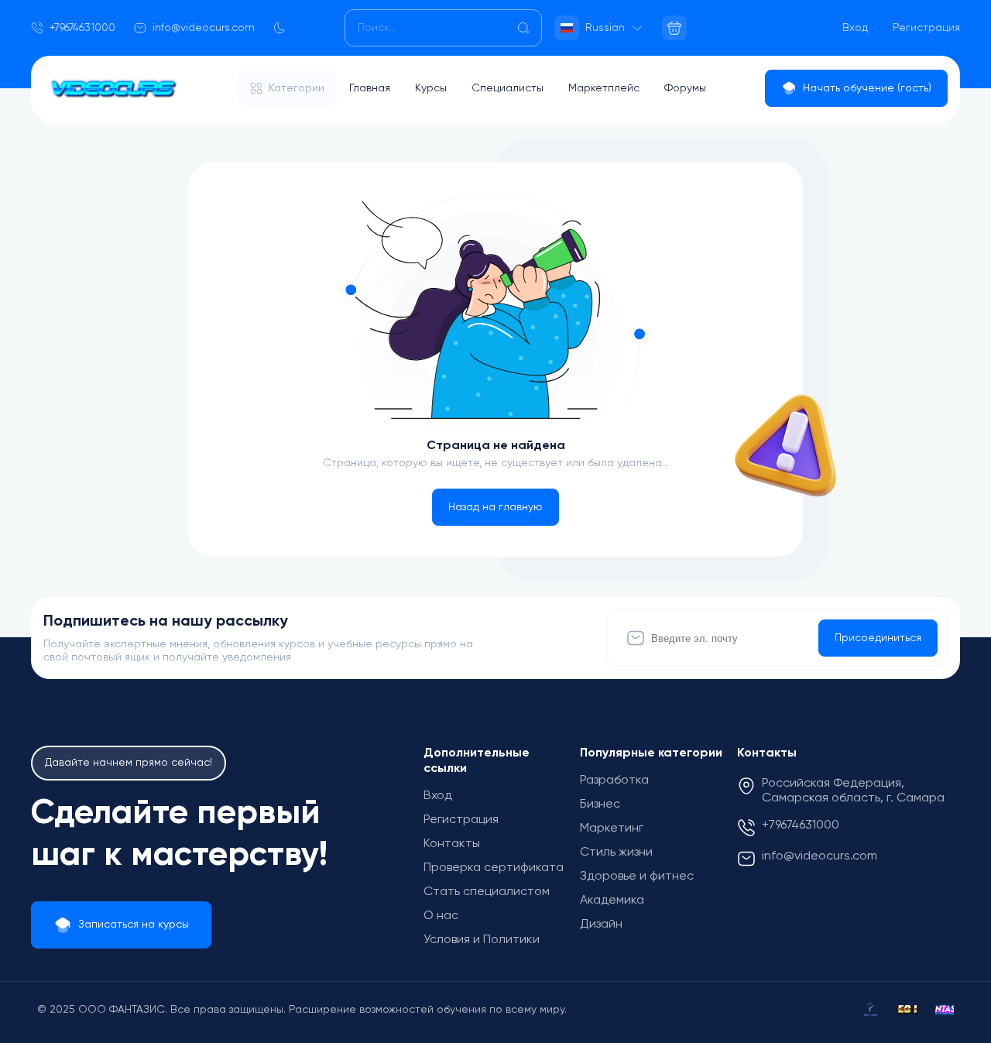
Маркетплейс (604, 88)
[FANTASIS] (944, 1009)
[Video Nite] (907, 1009)
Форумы (685, 88)
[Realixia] (870, 1009)
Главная (369, 88)
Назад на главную (495, 507)
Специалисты (507, 88)
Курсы (431, 88)
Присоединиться (878, 638)
